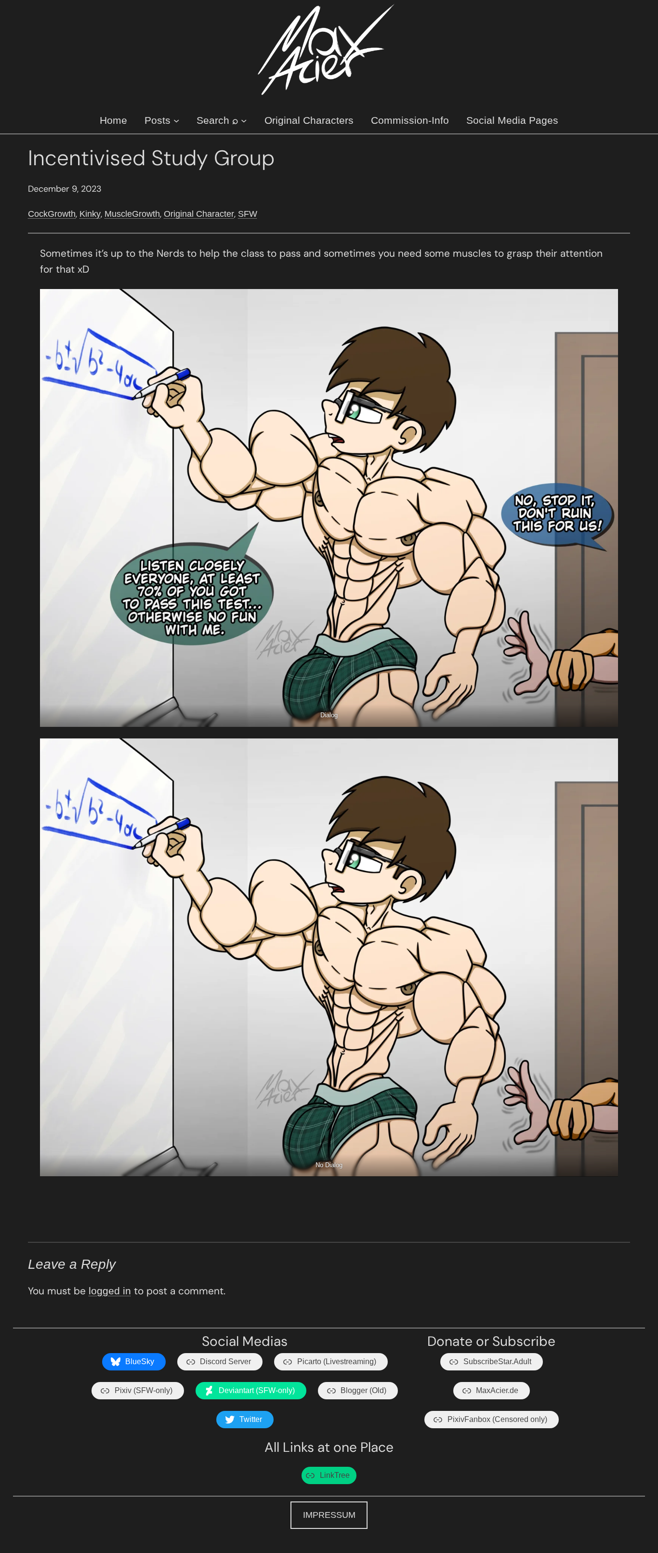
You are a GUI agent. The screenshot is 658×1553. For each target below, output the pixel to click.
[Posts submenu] (176, 120)
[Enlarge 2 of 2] (605, 751)
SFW (247, 214)
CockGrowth (52, 214)
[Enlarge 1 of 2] (605, 301)
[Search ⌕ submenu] (244, 120)
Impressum (329, 1515)
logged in (110, 1290)
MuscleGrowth (132, 214)
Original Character (199, 214)
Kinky (90, 214)
